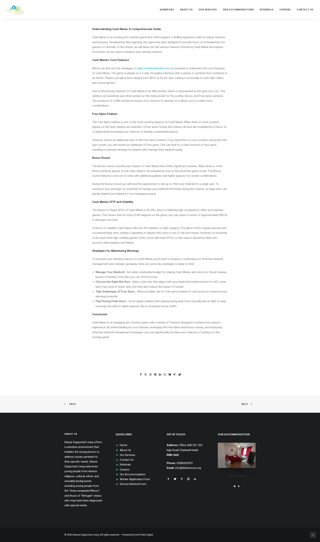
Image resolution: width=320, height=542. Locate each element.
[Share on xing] (174, 374)
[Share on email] (179, 374)
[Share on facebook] (141, 374)
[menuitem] (168, 9)
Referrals (266, 9)
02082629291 (185, 463)
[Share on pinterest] (155, 374)
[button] (168, 479)
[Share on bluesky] (169, 374)
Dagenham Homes (236, 476)
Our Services (208, 9)
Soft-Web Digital (144, 534)
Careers (285, 9)
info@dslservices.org (188, 468)
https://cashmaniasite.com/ (154, 68)
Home (123, 445)
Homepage (167, 9)
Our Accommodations (238, 9)
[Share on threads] (150, 374)
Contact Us (305, 9)
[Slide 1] (235, 486)
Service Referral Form (133, 484)
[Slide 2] (239, 486)
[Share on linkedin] (160, 374)
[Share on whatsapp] (165, 374)
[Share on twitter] (145, 374)
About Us (186, 9)
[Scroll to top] (313, 534)
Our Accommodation (132, 474)
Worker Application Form (135, 479)
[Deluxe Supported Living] (15, 9)
